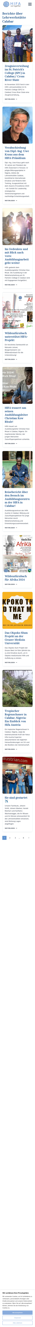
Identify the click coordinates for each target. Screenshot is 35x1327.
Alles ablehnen (17, 1323)
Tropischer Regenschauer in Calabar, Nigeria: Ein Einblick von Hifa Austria (16, 718)
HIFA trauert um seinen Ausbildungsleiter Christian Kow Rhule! (16, 414)
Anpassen (17, 1318)
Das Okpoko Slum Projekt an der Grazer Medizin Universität (16, 638)
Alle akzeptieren (17, 1312)
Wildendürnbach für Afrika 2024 (16, 577)
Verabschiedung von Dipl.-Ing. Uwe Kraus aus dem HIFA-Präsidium (17, 153)
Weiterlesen (11, 99)
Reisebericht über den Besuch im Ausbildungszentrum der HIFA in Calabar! (17, 499)
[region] (17, 1308)
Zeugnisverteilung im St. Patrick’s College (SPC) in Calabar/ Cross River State (17, 73)
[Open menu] (30, 4)
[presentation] (17, 43)
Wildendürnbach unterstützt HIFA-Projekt (16, 336)
